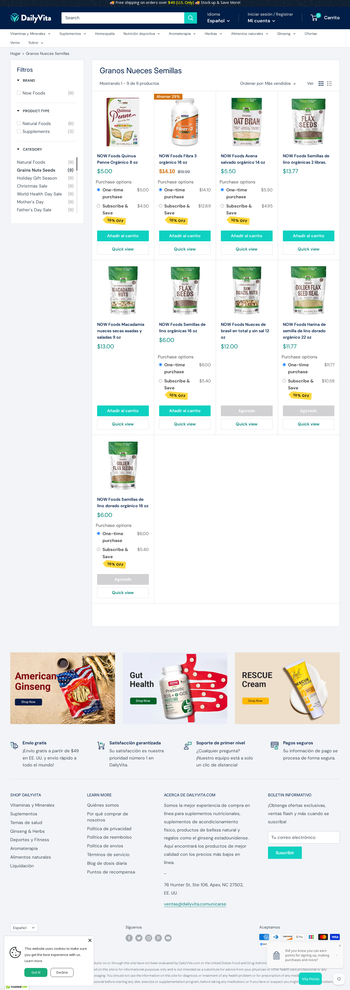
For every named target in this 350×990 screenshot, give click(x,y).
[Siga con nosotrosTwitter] (138, 937)
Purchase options (114, 182)
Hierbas (211, 34)
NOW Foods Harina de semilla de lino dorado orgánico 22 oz (304, 331)
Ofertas (311, 34)
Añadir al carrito (123, 235)
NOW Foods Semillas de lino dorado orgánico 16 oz (123, 502)
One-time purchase (112, 193)
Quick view (123, 249)
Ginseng (284, 34)
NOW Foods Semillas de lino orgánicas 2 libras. (306, 159)
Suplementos (70, 34)
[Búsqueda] (190, 18)
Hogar (15, 53)
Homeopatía (105, 34)
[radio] (98, 189)
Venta (14, 42)
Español (19, 927)
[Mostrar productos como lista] (329, 83)
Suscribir (285, 853)
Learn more (33, 960)
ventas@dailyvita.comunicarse (195, 904)
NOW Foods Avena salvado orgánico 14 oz (243, 159)
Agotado (246, 410)
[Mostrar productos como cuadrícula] (321, 83)
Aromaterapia (180, 34)
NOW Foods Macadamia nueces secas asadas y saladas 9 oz (120, 331)
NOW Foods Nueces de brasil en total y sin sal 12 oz (245, 331)
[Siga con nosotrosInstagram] (148, 937)
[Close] (89, 939)
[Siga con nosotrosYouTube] (168, 937)
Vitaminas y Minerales (27, 34)
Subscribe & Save (115, 213)
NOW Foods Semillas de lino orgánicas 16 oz (182, 328)
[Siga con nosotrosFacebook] (129, 937)
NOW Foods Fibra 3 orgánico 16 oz (178, 159)
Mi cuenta (259, 21)
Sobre (33, 42)
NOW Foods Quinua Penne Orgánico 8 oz (117, 159)
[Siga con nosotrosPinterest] (158, 937)
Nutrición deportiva (139, 34)
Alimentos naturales (247, 34)
